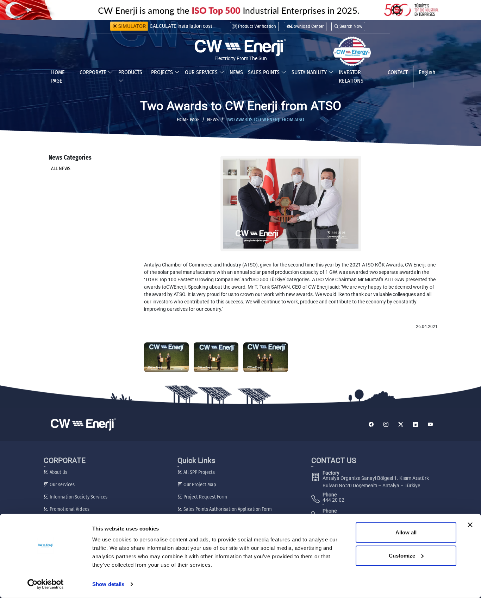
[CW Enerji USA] (352, 51)
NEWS (236, 72)
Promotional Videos (69, 509)
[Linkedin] (415, 424)
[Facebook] (371, 424)
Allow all (406, 532)
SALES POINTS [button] (264, 72)
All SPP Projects (198, 472)
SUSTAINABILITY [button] (310, 72)
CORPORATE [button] (94, 72)
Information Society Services (78, 497)
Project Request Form (204, 497)
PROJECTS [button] (162, 72)
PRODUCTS (130, 72)
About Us (58, 472)
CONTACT (398, 72)
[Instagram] (386, 424)
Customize (402, 555)
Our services (62, 485)
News (213, 120)
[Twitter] (400, 424)
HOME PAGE (58, 76)
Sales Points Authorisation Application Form (227, 509)
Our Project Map (199, 485)
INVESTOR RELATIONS (351, 76)
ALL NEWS (60, 169)
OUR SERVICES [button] (202, 72)
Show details (108, 584)
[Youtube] (430, 424)
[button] (348, 26)
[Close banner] (470, 524)
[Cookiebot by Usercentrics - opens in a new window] (45, 584)
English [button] (427, 72)
